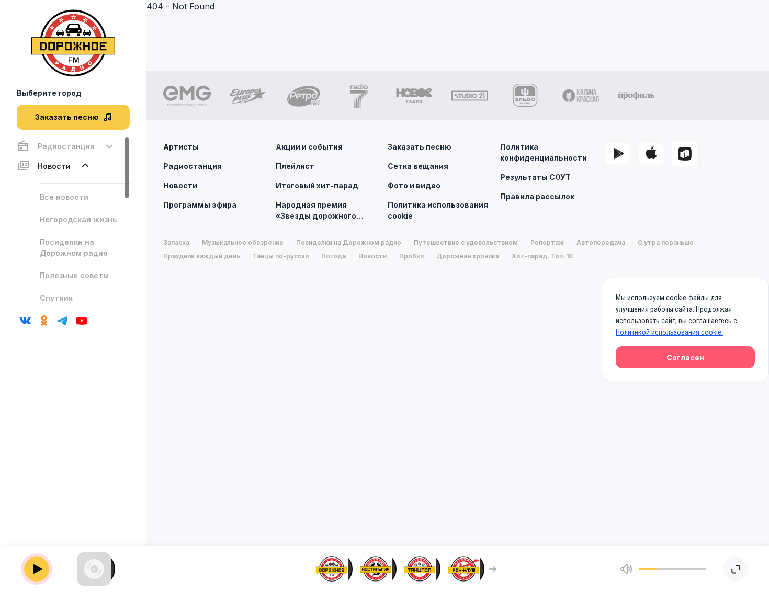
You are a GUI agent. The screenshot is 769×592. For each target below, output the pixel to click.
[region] (73, 221)
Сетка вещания (418, 166)
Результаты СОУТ (535, 177)
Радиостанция (192, 166)
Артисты (181, 146)
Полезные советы (74, 275)
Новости (180, 185)
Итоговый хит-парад (317, 185)
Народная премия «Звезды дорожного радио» (316, 210)
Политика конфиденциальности (543, 152)
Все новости (64, 196)
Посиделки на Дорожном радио (74, 247)
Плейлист (295, 166)
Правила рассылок (537, 196)
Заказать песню (419, 146)
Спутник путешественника (75, 303)
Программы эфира (199, 204)
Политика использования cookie (438, 210)
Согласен (685, 357)
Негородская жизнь (78, 219)
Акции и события (309, 146)
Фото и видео (414, 185)
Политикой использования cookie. (669, 332)
